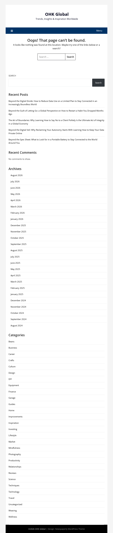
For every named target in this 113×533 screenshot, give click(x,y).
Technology (14, 491)
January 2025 (17, 294)
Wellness (13, 516)
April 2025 (16, 275)
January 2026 (17, 219)
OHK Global (57, 14)
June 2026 (15, 187)
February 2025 (18, 288)
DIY (10, 379)
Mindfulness (14, 447)
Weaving (13, 510)
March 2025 (16, 281)
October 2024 (17, 313)
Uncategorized (15, 504)
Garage (12, 397)
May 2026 (15, 194)
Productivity (14, 460)
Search (12, 75)
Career (12, 354)
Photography (15, 454)
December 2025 (18, 225)
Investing (13, 429)
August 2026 (17, 175)
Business (13, 347)
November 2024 (18, 306)
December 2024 (18, 300)
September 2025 (18, 244)
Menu (99, 30)
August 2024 (17, 325)
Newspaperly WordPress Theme (70, 529)
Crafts (11, 360)
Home (11, 410)
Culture (12, 366)
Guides (12, 404)
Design (12, 372)
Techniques (14, 485)
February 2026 (18, 212)
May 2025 (15, 269)
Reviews (12, 473)
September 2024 (18, 319)
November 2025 (18, 231)
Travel (11, 498)
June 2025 (15, 262)
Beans (11, 341)
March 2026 (16, 206)
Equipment (14, 385)
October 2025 (17, 237)
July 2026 (15, 181)
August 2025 (17, 250)
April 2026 (16, 200)
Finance (12, 391)
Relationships (15, 466)
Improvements (15, 416)
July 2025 (15, 256)
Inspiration (14, 423)
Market (12, 441)
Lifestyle (12, 435)
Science (12, 479)
